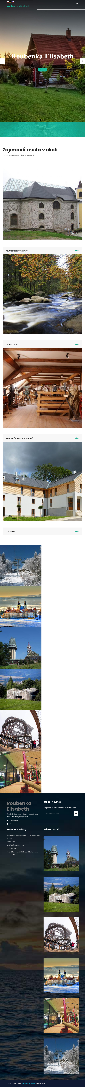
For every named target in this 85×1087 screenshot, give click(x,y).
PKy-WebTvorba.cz (28, 1083)
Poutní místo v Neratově (17, 251)
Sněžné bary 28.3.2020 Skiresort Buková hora (22, 853)
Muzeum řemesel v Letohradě (19, 438)
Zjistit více (42, 69)
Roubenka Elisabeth (18, 6)
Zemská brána (12, 344)
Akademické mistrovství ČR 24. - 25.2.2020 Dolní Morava (23, 838)
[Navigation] (77, 4)
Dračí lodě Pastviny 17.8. (15, 846)
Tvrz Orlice (10, 531)
